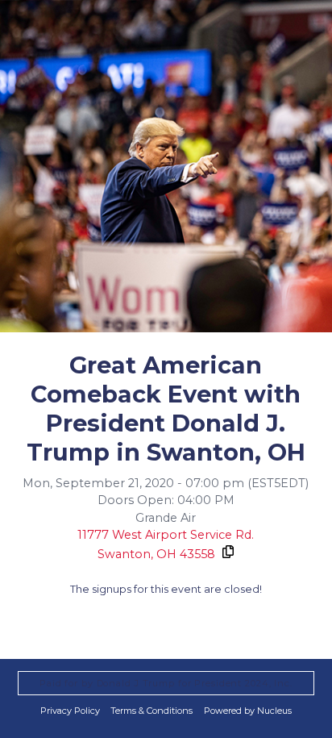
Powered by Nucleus (248, 710)
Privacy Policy (70, 710)
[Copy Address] (227, 551)
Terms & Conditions (151, 710)
